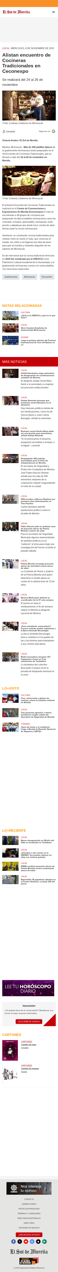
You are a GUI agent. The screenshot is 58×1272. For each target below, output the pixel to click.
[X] (19, 1241)
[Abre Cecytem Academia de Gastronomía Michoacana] (10, 328)
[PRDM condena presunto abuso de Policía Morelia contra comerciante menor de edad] (10, 867)
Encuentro (47, 277)
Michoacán (29, 277)
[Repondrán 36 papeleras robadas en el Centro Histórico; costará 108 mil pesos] (10, 880)
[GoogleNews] (32, 1241)
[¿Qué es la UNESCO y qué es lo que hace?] (10, 315)
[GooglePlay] (44, 1241)
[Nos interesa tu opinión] (29, 1188)
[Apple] (38, 1241)
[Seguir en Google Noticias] (53, 131)
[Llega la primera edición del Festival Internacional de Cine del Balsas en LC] (10, 341)
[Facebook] (13, 1241)
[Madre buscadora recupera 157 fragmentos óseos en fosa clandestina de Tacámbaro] (10, 666)
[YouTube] (26, 1241)
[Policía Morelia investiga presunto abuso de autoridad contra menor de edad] (10, 574)
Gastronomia (11, 277)
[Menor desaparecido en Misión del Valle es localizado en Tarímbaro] (10, 840)
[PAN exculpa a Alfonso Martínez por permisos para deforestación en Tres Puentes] (10, 507)
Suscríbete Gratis (29, 1021)
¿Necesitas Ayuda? (29, 1235)
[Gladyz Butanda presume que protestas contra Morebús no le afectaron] (10, 409)
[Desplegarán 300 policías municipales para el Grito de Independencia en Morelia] (10, 472)
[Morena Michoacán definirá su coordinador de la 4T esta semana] (10, 605)
